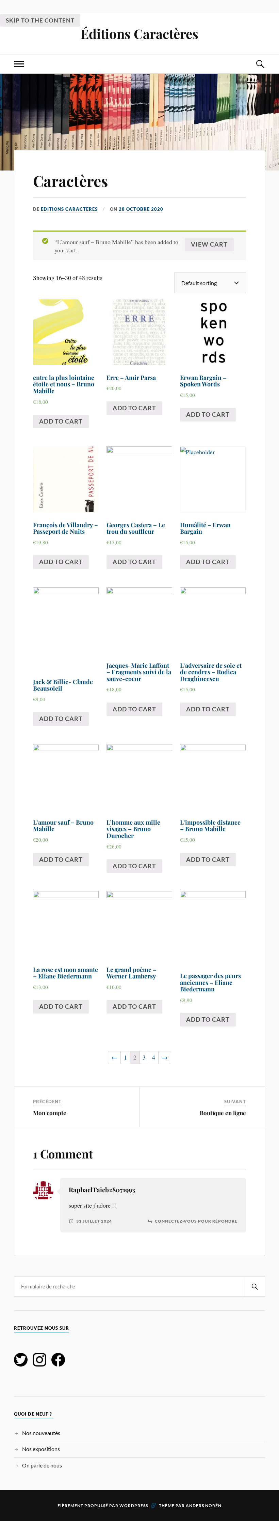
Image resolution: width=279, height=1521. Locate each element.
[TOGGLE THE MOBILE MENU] (19, 64)
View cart (209, 244)
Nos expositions (41, 1449)
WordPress (133, 1505)
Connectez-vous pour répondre (196, 1221)
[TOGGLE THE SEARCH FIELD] (260, 64)
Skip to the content (40, 20)
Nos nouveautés (41, 1433)
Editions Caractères (69, 209)
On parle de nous (42, 1465)
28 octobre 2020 (141, 209)
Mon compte (49, 1113)
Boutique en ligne (223, 1113)
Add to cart (61, 421)
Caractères (70, 181)
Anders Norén (203, 1505)
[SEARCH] (255, 1286)
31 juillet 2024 (94, 1221)
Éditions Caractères (139, 33)
